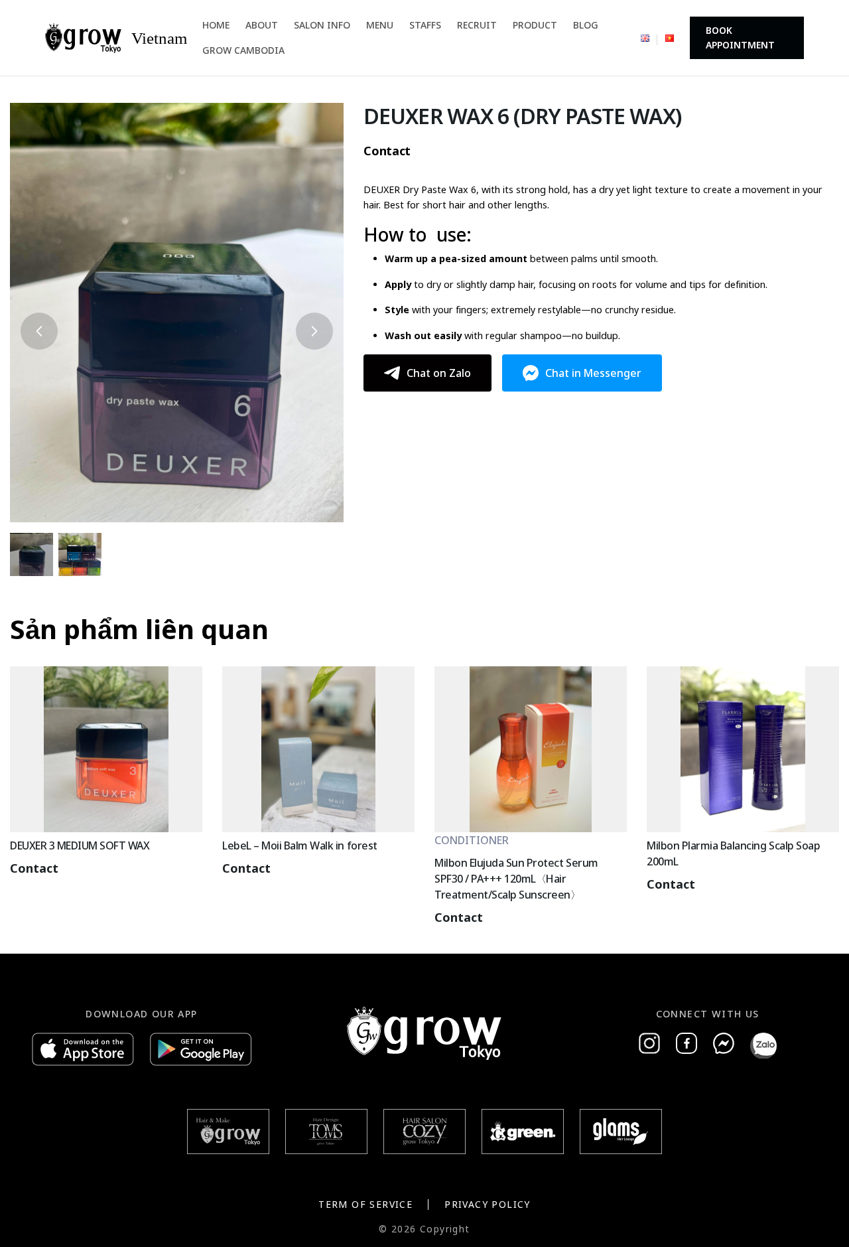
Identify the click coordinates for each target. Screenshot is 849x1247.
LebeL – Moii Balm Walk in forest (299, 845)
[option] (177, 312)
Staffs (425, 25)
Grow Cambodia (243, 50)
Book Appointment (740, 37)
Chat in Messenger (593, 373)
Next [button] (314, 331)
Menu (379, 25)
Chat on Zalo (439, 373)
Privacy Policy (487, 1204)
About (261, 25)
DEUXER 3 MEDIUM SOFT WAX (79, 845)
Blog (585, 25)
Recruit (477, 25)
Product (535, 25)
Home (215, 25)
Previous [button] (39, 331)
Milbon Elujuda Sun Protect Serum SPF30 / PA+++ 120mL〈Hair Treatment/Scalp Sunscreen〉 (516, 878)
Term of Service (365, 1204)
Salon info (322, 25)
